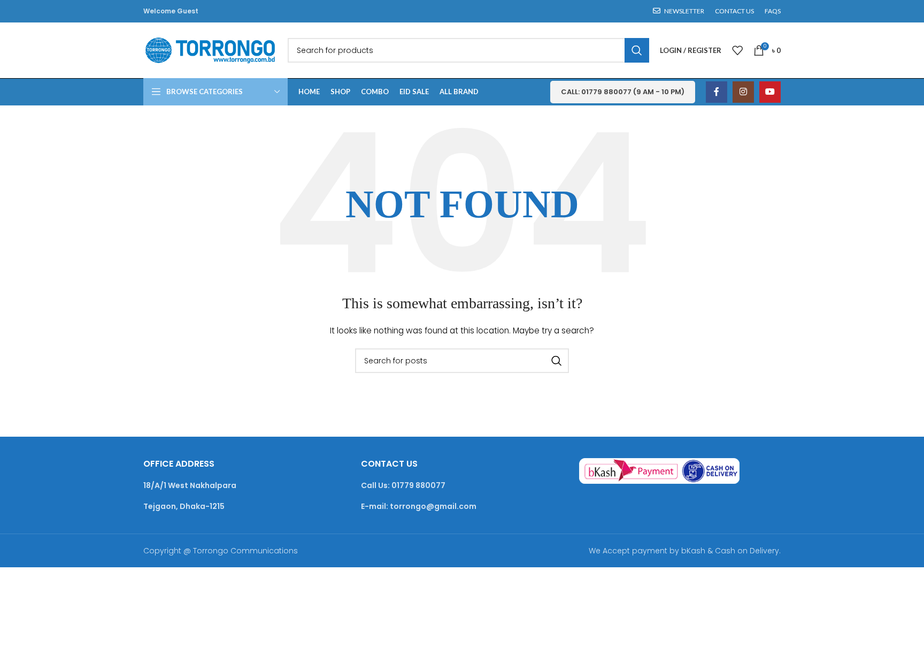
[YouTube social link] (770, 92)
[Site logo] (210, 49)
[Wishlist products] (737, 50)
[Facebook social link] (716, 92)
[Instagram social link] (743, 92)
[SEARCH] (637, 50)
